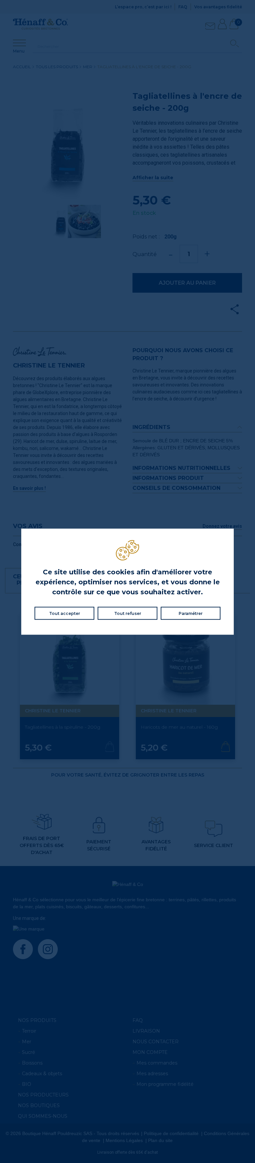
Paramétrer (191, 613)
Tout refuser (127, 613)
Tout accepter (64, 613)
